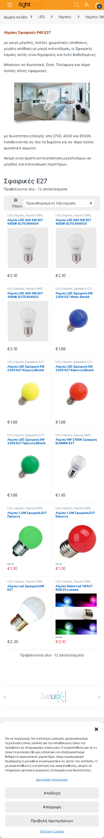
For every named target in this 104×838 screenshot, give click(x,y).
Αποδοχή (52, 793)
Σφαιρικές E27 (82, 288)
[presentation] (5, 697)
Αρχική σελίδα (16, 17)
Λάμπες (65, 17)
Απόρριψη (52, 807)
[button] (96, 728)
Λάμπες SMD (33, 215)
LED (41, 17)
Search (76, 5)
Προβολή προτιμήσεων (52, 820)
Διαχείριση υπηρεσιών (52, 779)
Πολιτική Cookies (52, 831)
